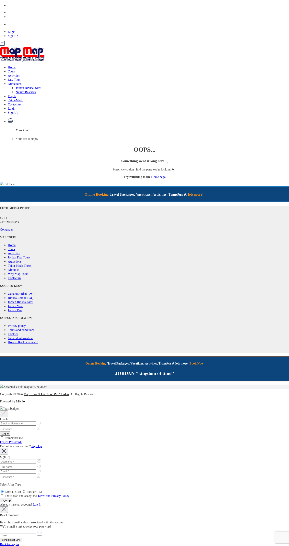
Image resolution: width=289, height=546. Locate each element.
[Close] (4, 413)
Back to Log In (9, 544)
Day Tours (14, 79)
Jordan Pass (15, 310)
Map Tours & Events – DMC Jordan (46, 394)
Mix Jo (20, 401)
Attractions (14, 84)
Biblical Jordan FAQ (20, 298)
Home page (158, 177)
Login (11, 31)
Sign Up (13, 36)
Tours (11, 71)
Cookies (13, 334)
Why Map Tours (18, 274)
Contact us (14, 104)
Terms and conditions (21, 330)
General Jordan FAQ (21, 293)
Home (12, 67)
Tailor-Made (15, 100)
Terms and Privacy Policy (53, 496)
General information (20, 338)
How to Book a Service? (23, 342)
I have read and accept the (36, 496)
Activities (14, 75)
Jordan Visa (15, 306)
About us (13, 270)
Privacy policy (17, 325)
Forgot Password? (11, 442)
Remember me (13, 438)
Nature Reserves (26, 92)
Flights (12, 96)
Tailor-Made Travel (19, 265)
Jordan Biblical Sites (28, 88)
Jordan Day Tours (19, 257)
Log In (37, 504)
